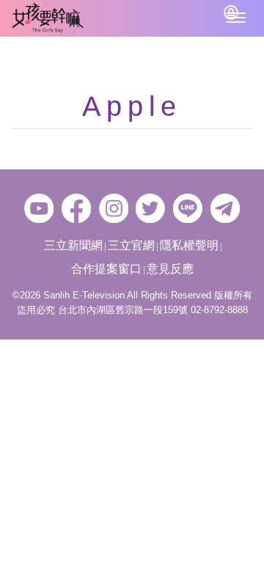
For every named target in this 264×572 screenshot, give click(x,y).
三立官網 (131, 245)
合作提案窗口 (106, 269)
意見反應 (170, 269)
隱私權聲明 (189, 245)
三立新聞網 (73, 245)
